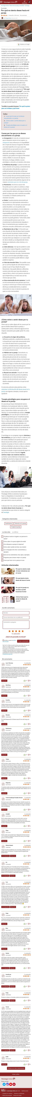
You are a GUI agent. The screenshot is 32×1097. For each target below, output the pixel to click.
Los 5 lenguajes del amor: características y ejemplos (15, 551)
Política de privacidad (7, 1095)
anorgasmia (6, 142)
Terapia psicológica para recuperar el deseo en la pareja (15, 126)
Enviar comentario (23, 641)
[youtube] (10, 1084)
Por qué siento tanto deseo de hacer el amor (23, 579)
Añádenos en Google (25, 44)
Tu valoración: (15, 634)
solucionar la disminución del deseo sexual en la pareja (15, 390)
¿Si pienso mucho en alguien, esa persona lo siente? (15, 537)
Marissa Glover (8, 18)
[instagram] (7, 1084)
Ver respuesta (5, 876)
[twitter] (4, 1084)
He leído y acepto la (9, 641)
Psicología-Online (5, 6)
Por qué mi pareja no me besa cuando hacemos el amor (22, 590)
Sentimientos (8, 523)
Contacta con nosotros (7, 1093)
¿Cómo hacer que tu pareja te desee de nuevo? (22, 599)
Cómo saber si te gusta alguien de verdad (15, 541)
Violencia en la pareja (20, 523)
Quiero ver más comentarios (16, 1068)
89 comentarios (23, 15)
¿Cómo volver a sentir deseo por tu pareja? (15, 122)
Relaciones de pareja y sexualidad (17, 6)
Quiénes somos (25, 1091)
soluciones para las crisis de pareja (17, 182)
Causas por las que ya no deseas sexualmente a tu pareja (14, 117)
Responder (4, 681)
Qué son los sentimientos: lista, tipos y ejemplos (17, 555)
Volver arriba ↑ (16, 1074)
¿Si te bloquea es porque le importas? (14, 544)
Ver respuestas (5, 856)
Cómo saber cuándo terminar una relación (15, 547)
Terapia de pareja (15, 527)
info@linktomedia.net (7, 654)
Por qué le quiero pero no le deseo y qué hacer (15, 107)
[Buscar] (30, 2)
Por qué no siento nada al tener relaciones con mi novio (23, 571)
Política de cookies (17, 1095)
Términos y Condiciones (19, 1093)
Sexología (27, 6)
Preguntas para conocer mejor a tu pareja (15, 557)
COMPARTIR (24, 3)
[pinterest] (14, 1084)
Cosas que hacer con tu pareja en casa (14, 560)
